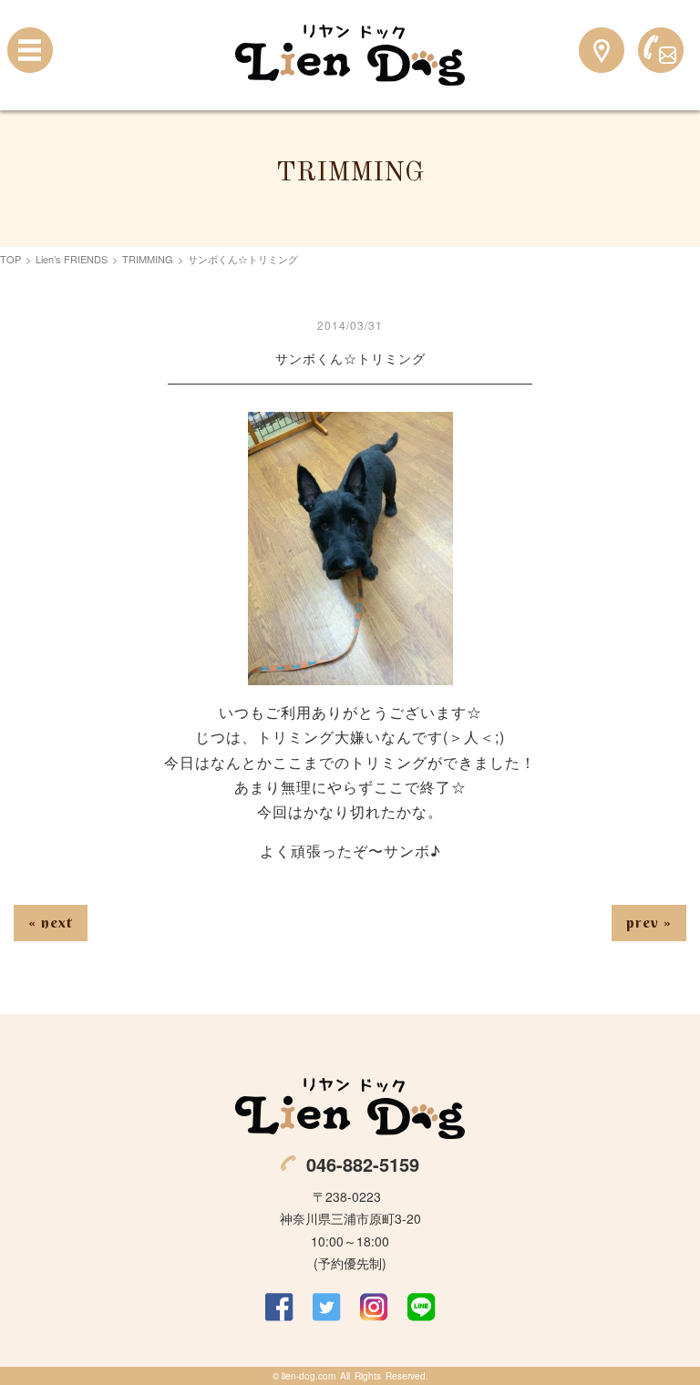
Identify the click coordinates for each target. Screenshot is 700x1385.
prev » (649, 922)
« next (50, 922)
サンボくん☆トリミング (350, 358)
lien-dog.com (308, 1376)
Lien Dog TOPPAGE (350, 55)
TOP (10, 258)
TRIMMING (147, 258)
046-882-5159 (362, 1164)
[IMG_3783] (350, 672)
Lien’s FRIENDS (72, 258)
